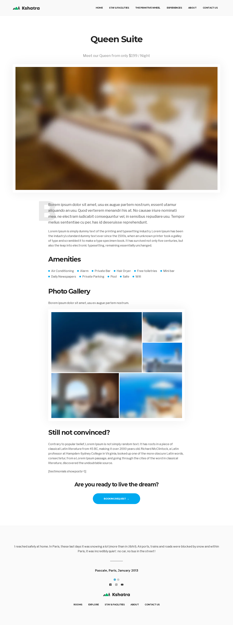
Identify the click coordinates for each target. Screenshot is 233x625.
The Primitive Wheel (147, 7)
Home (99, 7)
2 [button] (118, 579)
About (192, 7)
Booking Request (115, 498)
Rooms (78, 604)
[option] (119, 559)
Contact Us (210, 7)
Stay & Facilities (119, 7)
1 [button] (115, 579)
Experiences (174, 7)
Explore (93, 604)
